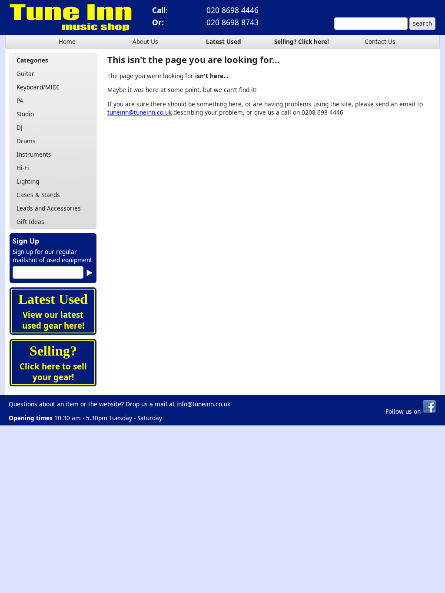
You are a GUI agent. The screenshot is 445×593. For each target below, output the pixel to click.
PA (20, 100)
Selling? (53, 351)
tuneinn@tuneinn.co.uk (139, 112)
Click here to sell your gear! (53, 371)
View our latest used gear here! (53, 320)
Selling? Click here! (301, 41)
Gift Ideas (30, 221)
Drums (26, 141)
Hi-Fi (23, 168)
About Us (145, 41)
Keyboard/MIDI (38, 87)
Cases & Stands (38, 195)
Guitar (25, 73)
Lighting (28, 181)
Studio (25, 114)
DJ (20, 127)
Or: (158, 22)
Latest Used (223, 41)
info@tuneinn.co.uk (203, 404)
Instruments (34, 154)
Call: (160, 10)
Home (67, 41)
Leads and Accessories (49, 208)
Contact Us (380, 41)
